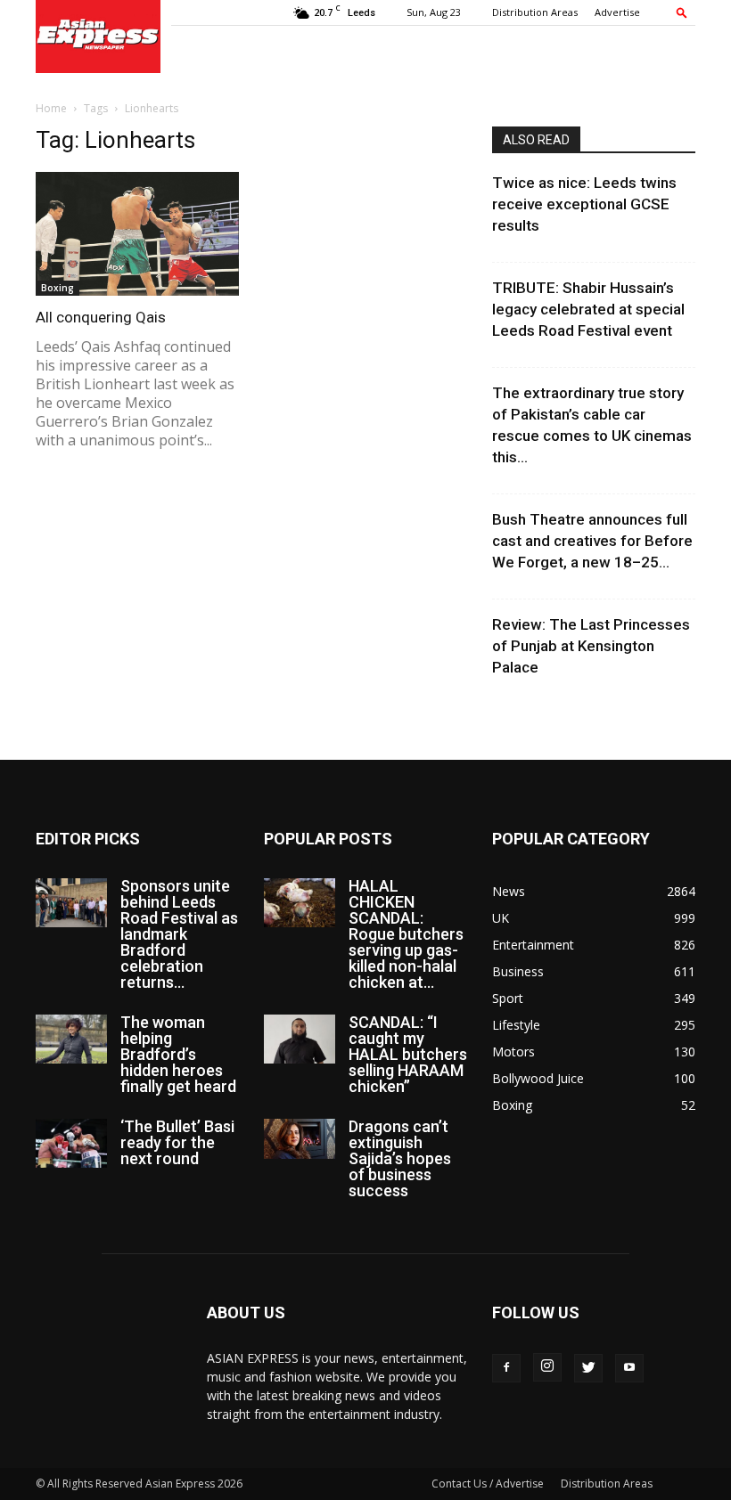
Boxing (57, 287)
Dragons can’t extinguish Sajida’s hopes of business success (400, 1158)
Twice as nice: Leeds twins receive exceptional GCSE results (584, 204)
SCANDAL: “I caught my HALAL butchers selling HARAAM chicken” (408, 1054)
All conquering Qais (101, 317)
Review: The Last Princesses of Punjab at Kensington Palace (591, 645)
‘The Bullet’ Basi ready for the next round (177, 1142)
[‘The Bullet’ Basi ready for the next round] (71, 1143)
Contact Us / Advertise (487, 1483)
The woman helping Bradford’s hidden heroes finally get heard (178, 1054)
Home (51, 108)
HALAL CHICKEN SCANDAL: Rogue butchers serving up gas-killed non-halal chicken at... (406, 933)
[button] (682, 12)
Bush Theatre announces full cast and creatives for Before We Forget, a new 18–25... (592, 540)
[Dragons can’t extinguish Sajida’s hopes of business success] (299, 1139)
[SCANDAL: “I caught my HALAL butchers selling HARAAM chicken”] (299, 1039)
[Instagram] (547, 1367)
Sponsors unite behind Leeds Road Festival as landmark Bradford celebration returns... (179, 933)
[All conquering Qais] (137, 234)
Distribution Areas (535, 12)
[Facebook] (506, 1368)
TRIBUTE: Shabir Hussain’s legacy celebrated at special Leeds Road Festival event (588, 309)
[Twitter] (588, 1368)
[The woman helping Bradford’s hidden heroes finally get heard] (71, 1039)
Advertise (617, 12)
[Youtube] (629, 1368)
